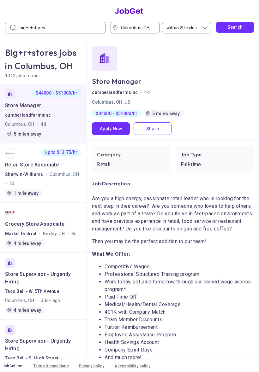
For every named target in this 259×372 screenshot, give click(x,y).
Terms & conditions (51, 366)
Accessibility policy (132, 366)
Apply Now (111, 128)
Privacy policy (91, 366)
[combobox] (137, 28)
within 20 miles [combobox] (181, 27)
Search (235, 27)
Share (152, 128)
